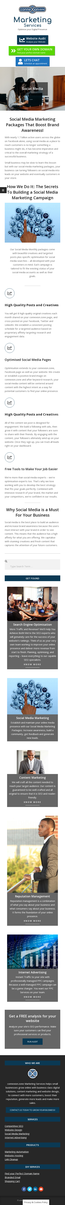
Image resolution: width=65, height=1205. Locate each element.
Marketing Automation (17, 1151)
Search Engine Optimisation (32, 624)
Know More (32, 664)
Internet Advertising (32, 972)
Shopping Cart (12, 1181)
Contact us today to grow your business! (32, 1110)
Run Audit (32, 1041)
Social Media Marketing (17, 1133)
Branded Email (12, 1177)
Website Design (13, 1129)
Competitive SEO (14, 1126)
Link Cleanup (11, 1159)
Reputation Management (32, 896)
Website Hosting (14, 1155)
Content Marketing (32, 777)
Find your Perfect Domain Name (22, 1173)
